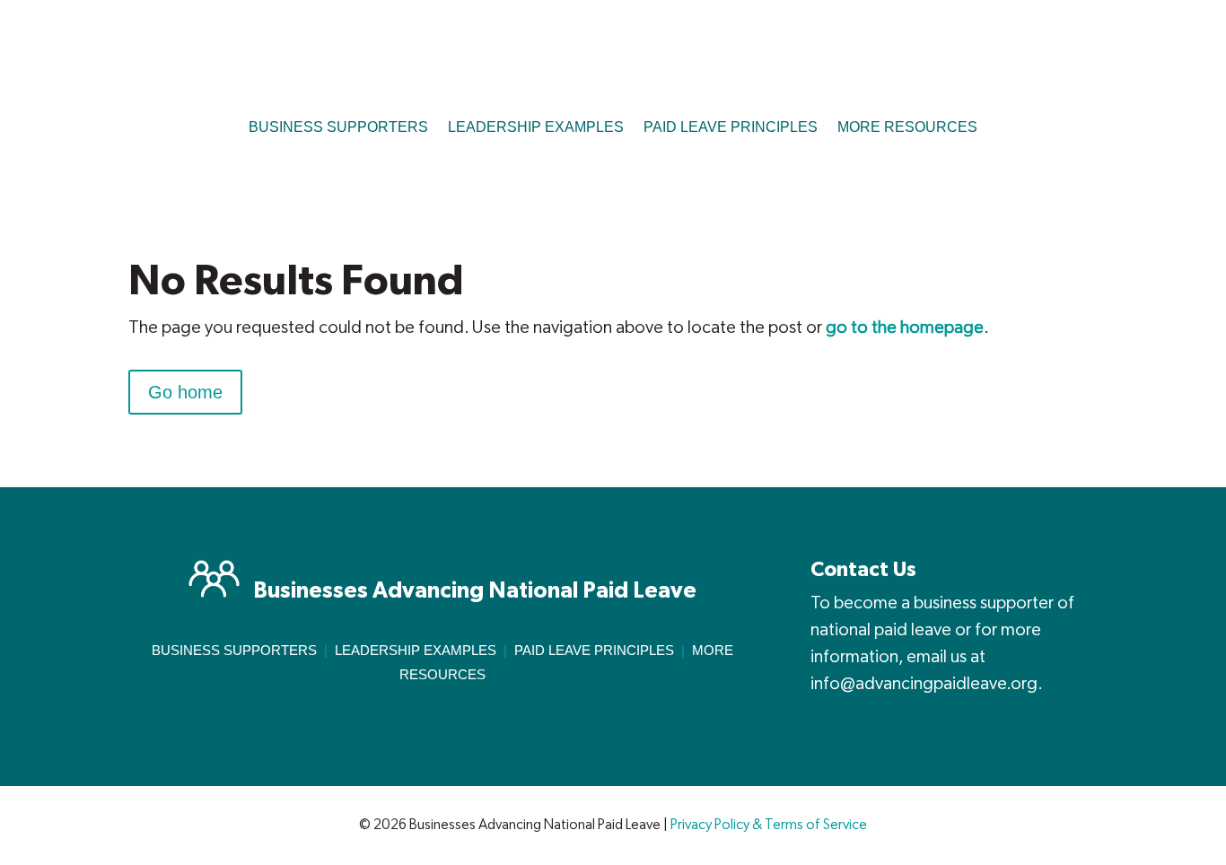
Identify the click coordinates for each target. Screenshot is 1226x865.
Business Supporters (234, 650)
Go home (185, 392)
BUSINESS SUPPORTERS (338, 127)
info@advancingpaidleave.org (924, 684)
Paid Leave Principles (594, 650)
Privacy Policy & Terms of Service (768, 825)
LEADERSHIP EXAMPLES (536, 127)
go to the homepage (905, 327)
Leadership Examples (415, 650)
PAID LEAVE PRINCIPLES (731, 127)
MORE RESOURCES (907, 127)
